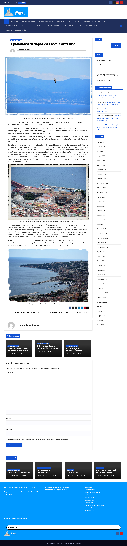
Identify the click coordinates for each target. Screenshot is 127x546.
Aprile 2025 (101, 215)
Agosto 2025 (101, 197)
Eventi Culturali (29, 21)
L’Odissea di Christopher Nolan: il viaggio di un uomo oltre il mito (109, 118)
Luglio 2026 (101, 147)
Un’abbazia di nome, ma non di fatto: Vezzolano (68, 312)
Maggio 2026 (101, 156)
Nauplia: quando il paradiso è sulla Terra (25, 312)
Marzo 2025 (101, 220)
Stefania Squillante (24, 49)
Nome (8, 408)
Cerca (98, 39)
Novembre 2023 (102, 293)
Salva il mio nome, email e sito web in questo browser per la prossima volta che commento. (38, 440)
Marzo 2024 (101, 274)
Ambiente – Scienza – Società (68, 21)
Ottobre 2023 (101, 297)
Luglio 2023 (101, 311)
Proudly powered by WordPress (55, 543)
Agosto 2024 (101, 252)
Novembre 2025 (102, 183)
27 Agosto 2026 (14, 475)
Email (8, 418)
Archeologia (100, 468)
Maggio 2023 (101, 320)
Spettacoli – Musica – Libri (95, 21)
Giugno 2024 (101, 261)
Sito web (9, 429)
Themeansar (77, 543)
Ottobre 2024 (101, 243)
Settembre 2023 (102, 302)
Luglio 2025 (101, 201)
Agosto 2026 (101, 142)
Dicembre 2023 (102, 288)
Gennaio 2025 (101, 229)
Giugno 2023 (101, 316)
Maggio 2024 (101, 265)
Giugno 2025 (101, 206)
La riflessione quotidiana (88, 26)
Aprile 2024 (101, 270)
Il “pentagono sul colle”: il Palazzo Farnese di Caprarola (76, 350)
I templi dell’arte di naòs (16, 30)
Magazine (15, 21)
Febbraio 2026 (102, 169)
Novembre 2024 (102, 238)
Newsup (70, 543)
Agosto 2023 (101, 306)
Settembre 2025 (102, 192)
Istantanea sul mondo (31, 26)
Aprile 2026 (101, 160)
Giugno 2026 (101, 151)
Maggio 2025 (101, 211)
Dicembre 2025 (102, 179)
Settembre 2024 (102, 247)
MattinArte (69, 26)
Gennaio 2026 (101, 174)
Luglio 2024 (101, 256)
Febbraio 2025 (102, 224)
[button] (118, 26)
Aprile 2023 (101, 325)
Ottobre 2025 (101, 188)
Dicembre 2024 (102, 233)
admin (21, 353)
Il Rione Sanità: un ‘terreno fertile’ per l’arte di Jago (46, 348)
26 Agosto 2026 (103, 475)
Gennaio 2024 (101, 284)
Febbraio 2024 (102, 279)
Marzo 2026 (101, 165)
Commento (10, 372)
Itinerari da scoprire (52, 26)
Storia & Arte (11, 26)
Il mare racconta (46, 21)
